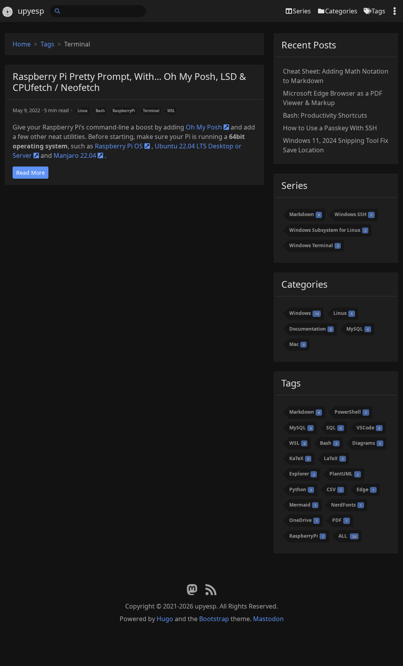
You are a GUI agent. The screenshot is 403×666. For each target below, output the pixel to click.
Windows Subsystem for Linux (327, 230)
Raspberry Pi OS (119, 146)
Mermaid (302, 504)
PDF (340, 520)
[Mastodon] (192, 590)
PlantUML (344, 474)
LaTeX (334, 458)
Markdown (304, 214)
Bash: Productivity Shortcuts (325, 115)
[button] (389, 650)
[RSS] (211, 590)
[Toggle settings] (394, 11)
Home (22, 44)
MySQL (357, 329)
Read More (30, 172)
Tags (378, 11)
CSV (334, 489)
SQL (334, 427)
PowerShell (351, 412)
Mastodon (268, 618)
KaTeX (299, 458)
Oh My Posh (204, 127)
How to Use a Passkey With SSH (330, 128)
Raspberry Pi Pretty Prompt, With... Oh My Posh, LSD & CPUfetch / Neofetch (129, 82)
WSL (171, 110)
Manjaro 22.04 (75, 155)
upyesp (31, 11)
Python (300, 489)
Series (302, 11)
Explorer (302, 474)
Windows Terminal (314, 245)
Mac (297, 344)
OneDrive (303, 520)
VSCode (368, 427)
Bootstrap (214, 618)
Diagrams (366, 443)
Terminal (151, 110)
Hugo (165, 618)
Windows (304, 313)
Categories (341, 11)
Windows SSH (353, 214)
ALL (347, 536)
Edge (365, 489)
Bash (100, 110)
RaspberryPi (124, 110)
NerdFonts (346, 504)
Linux (83, 110)
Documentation (310, 329)
